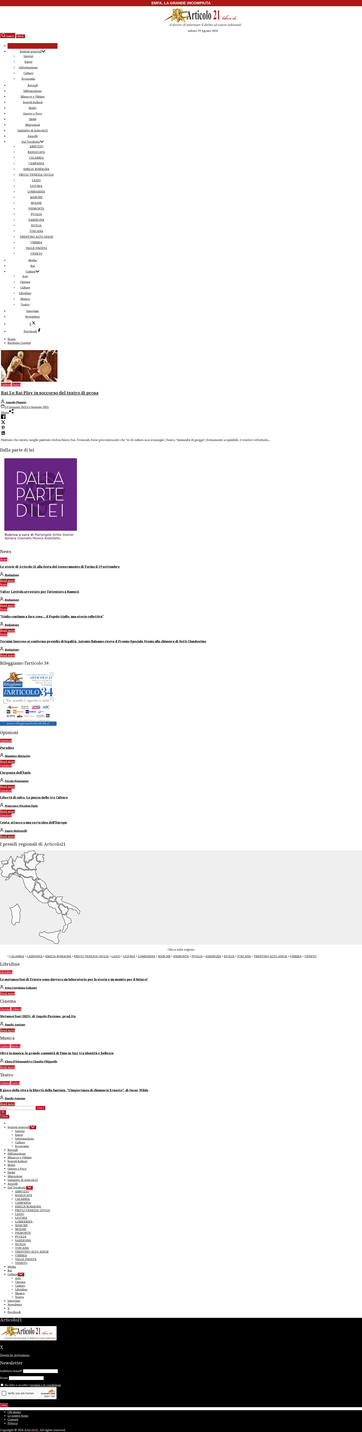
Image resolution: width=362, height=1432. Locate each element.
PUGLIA (36, 214)
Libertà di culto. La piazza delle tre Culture (34, 798)
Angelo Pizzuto (15, 402)
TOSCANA (36, 231)
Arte (25, 276)
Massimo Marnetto (17, 756)
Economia (28, 79)
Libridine (25, 293)
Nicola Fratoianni (16, 781)
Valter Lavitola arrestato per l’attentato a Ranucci (39, 592)
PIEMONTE (36, 209)
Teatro (25, 304)
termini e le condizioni (45, 1385)
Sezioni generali (31, 51)
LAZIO (36, 180)
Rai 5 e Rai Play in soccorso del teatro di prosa (49, 393)
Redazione (12, 575)
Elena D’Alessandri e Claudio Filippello (31, 1061)
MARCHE (36, 197)
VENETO (36, 254)
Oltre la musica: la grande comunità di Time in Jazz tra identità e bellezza (57, 1053)
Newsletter (32, 317)
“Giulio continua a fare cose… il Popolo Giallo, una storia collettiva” (52, 617)
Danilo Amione (15, 1025)
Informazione (28, 67)
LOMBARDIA (36, 192)
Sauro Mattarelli (16, 831)
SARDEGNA (36, 220)
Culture (28, 73)
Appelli (33, 136)
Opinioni (6, 741)
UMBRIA (36, 242)
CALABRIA (36, 158)
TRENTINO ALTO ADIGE (36, 237)
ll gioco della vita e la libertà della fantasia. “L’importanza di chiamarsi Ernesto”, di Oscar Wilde (74, 1090)
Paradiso (7, 748)
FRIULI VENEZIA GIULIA (36, 175)
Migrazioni (32, 125)
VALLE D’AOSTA (36, 248)
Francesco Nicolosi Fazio (21, 806)
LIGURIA (36, 186)
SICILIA (36, 225)
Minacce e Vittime (33, 97)
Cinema (25, 282)
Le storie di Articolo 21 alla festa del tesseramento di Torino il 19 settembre (60, 567)
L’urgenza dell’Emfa (15, 773)
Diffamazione (32, 91)
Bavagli (33, 85)
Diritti (32, 119)
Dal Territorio (30, 142)
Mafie (32, 108)
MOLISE (36, 203)
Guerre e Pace (32, 114)
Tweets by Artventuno (15, 1355)
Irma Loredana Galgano (21, 988)
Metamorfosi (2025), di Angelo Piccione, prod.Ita (38, 1016)
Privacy (13, 1423)
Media (32, 260)
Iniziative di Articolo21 (32, 130)
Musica (25, 299)
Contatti (13, 1419)
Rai (32, 266)
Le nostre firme (18, 1416)
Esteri (28, 62)
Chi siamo (14, 1412)
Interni (28, 56)
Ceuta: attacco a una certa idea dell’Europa (33, 823)
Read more (7, 581)
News (3, 559)
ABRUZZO (36, 146)
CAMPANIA (36, 163)
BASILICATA (36, 152)
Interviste (32, 311)
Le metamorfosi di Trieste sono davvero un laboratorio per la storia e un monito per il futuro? (74, 979)
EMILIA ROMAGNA (36, 169)
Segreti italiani (32, 102)
